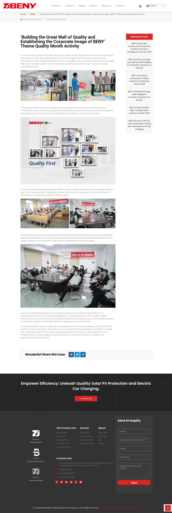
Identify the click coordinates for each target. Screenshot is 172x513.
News (32, 14)
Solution (69, 5)
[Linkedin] (71, 482)
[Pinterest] (66, 482)
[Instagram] (76, 482)
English (152, 6)
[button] (140, 6)
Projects (82, 5)
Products (55, 5)
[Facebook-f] (56, 482)
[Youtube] (80, 482)
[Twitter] (61, 482)
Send (134, 482)
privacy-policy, (106, 507)
